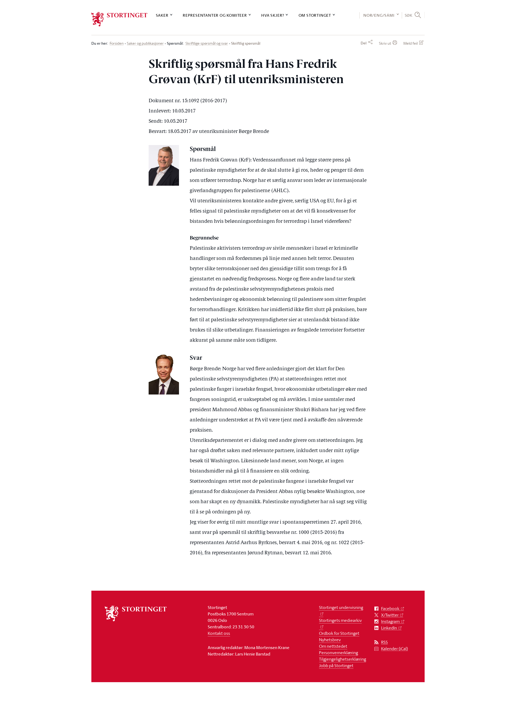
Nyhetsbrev (330, 640)
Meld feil (410, 43)
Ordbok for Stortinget (339, 633)
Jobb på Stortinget (336, 665)
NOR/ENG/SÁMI (379, 15)
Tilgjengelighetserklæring (342, 659)
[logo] (119, 19)
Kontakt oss (219, 633)
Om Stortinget (315, 15)
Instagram (390, 621)
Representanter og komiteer (215, 15)
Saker (162, 15)
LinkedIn (389, 628)
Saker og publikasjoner (145, 43)
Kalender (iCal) (394, 648)
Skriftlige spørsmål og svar (206, 43)
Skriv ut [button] (385, 43)
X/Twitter (390, 615)
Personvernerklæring (338, 653)
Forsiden (117, 43)
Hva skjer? (272, 15)
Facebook (390, 608)
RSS (384, 642)
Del (364, 43)
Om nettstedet (333, 646)
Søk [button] (409, 15)
